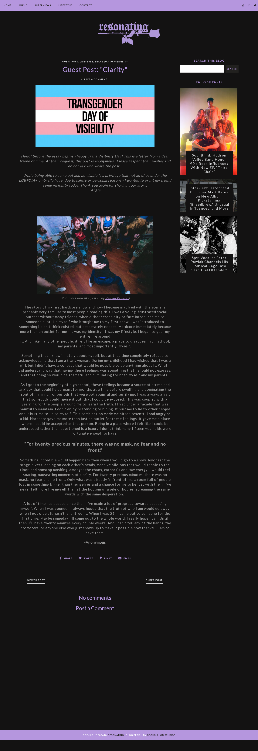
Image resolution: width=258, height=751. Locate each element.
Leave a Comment (95, 79)
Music (23, 5)
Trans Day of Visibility (111, 61)
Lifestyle (65, 5)
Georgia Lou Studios (161, 735)
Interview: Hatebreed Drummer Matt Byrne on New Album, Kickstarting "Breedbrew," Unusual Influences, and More (209, 198)
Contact (86, 5)
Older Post (154, 580)
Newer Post (36, 580)
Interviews (43, 5)
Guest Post (70, 61)
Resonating (116, 735)
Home (8, 5)
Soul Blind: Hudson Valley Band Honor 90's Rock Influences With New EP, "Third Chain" (209, 163)
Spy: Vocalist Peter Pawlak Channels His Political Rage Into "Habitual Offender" (209, 264)
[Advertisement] (95, 674)
